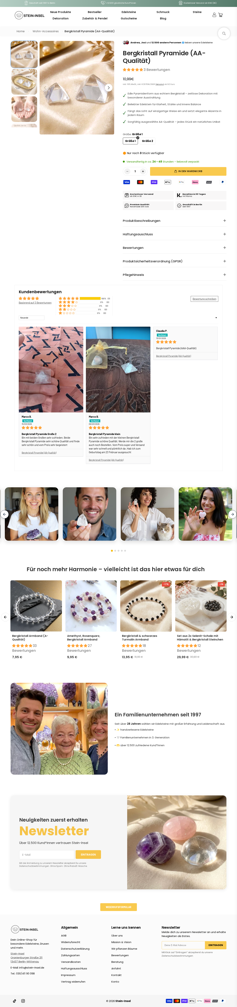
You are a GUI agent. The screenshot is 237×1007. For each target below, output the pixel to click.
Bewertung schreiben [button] (204, 298)
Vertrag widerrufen (73, 981)
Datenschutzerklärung (75, 949)
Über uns (117, 935)
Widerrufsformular (118, 907)
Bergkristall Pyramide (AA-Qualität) (39, 452)
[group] (24, 54)
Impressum (68, 975)
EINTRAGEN (88, 855)
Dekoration (61, 18)
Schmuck (163, 12)
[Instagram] (23, 1000)
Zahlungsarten (70, 955)
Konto (115, 981)
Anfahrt (116, 968)
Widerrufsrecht (70, 942)
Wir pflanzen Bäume (124, 949)
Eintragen (216, 945)
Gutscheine (129, 18)
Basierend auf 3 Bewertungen (35, 302)
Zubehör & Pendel (94, 18)
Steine (197, 12)
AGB (63, 935)
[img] (51, 427)
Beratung (117, 962)
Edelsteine (129, 12)
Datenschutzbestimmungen (177, 955)
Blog (163, 18)
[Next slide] (232, 514)
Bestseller (95, 12)
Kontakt (116, 975)
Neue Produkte (60, 12)
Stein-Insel (17, 953)
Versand (159, 84)
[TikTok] (14, 1000)
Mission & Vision (121, 942)
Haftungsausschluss (74, 968)
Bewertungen (120, 955)
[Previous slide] (4, 514)
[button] (108, 87)
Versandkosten (71, 962)
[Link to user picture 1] (51, 369)
